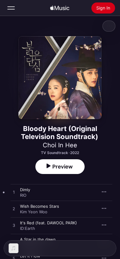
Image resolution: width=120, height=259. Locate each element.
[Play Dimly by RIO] (14, 192)
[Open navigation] (11, 8)
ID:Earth (27, 228)
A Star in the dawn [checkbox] (38, 239)
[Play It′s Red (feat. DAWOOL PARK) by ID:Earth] (14, 225)
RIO (23, 195)
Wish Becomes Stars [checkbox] (39, 206)
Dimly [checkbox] (25, 189)
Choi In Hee (60, 145)
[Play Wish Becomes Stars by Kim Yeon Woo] (14, 209)
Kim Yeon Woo (33, 211)
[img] (59, 8)
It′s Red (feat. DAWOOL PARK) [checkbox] (48, 222)
